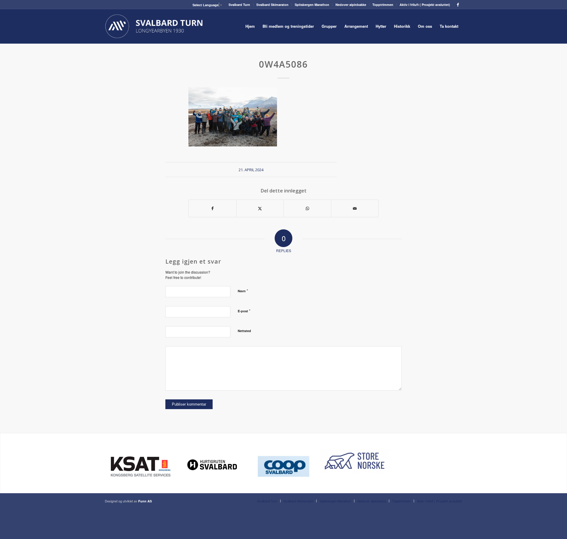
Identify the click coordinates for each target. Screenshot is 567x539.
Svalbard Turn (239, 4)
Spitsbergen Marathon (312, 4)
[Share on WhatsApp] (307, 208)
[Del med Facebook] (212, 208)
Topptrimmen (382, 4)
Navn (243, 290)
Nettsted (244, 331)
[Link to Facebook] (457, 4)
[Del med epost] (355, 208)
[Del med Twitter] (260, 208)
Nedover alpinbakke (350, 4)
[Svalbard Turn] (154, 26)
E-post (244, 310)
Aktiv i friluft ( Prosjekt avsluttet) (425, 4)
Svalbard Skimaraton (272, 4)
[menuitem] (239, 4)
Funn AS (145, 501)
